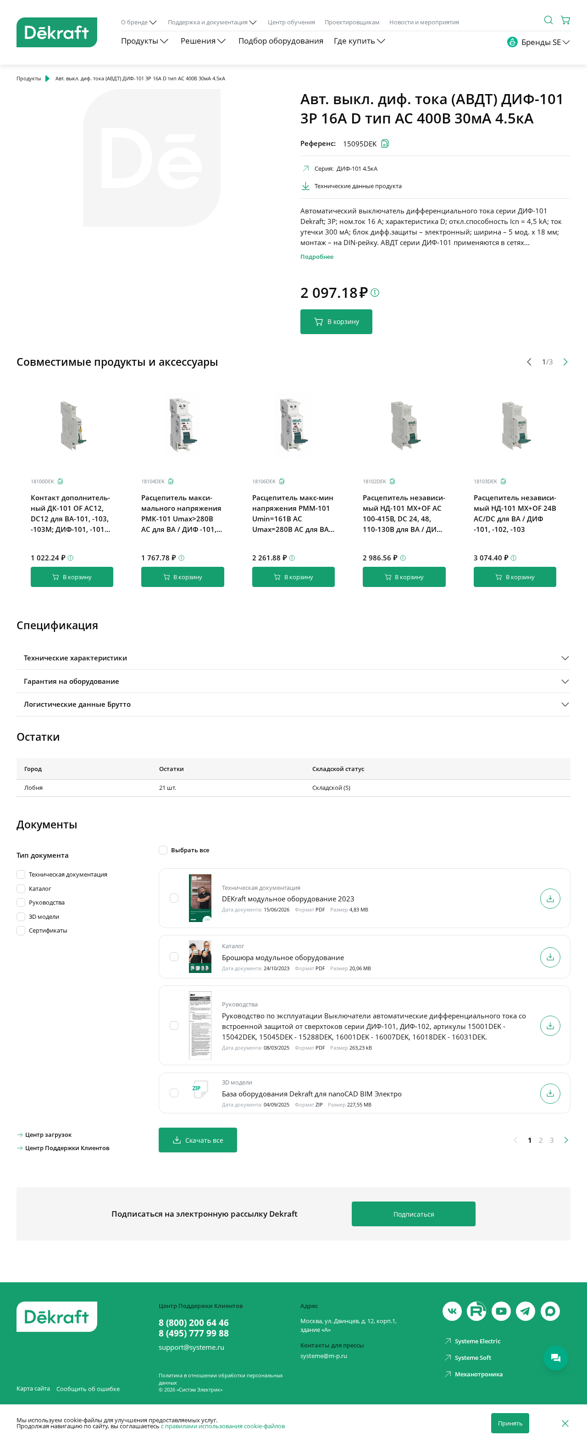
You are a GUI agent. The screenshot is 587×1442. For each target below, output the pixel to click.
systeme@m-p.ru (323, 1356)
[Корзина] (566, 20)
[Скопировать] (60, 481)
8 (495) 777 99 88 (194, 1333)
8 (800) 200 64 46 (194, 1323)
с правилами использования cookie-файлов (223, 1426)
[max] (550, 1311)
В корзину (343, 321)
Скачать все (204, 1140)
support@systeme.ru (191, 1347)
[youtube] (476, 1311)
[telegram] (525, 1311)
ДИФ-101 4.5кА (357, 168)
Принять (510, 1423)
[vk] (452, 1311)
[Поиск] (548, 20)
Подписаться (413, 1214)
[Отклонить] (565, 1423)
